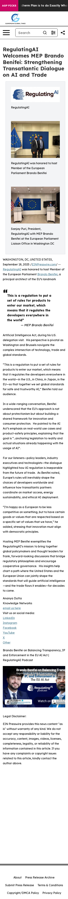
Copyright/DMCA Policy (23, 893)
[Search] (45, 33)
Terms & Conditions (50, 885)
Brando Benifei (47, 274)
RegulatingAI (12, 269)
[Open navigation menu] (6, 32)
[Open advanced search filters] (53, 33)
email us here (12, 608)
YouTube (9, 632)
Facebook (10, 628)
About (17, 877)
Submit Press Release (19, 885)
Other (6, 642)
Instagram (10, 623)
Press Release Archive (40, 877)
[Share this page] (62, 32)
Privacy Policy (51, 893)
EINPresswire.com (44, 264)
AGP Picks (9, 5)
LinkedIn (9, 618)
